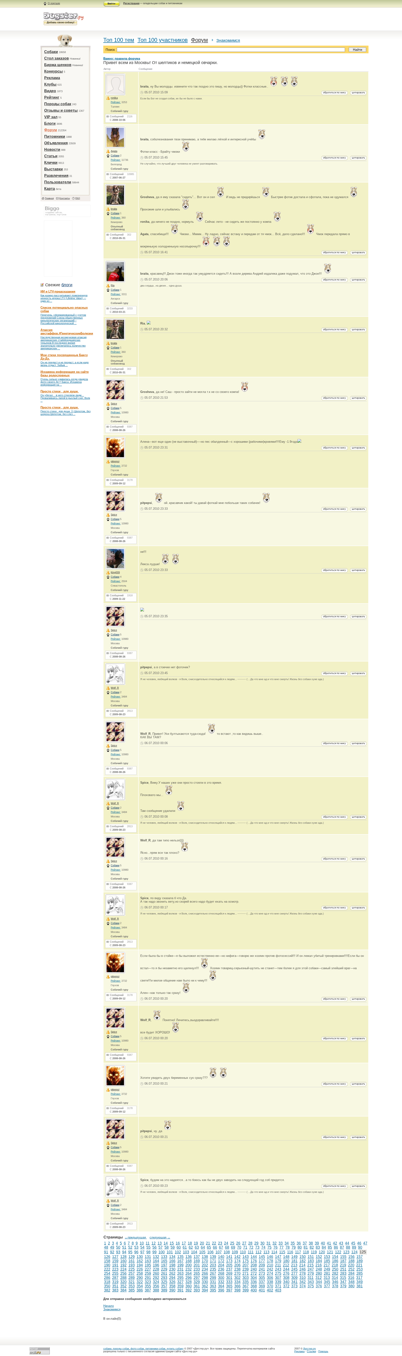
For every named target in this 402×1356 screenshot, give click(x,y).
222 (107, 1269)
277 (294, 1273)
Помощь (323, 1351)
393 (197, 1290)
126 (107, 1257)
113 (266, 1252)
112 (258, 1252)
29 (256, 1243)
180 (286, 1261)
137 (197, 1257)
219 (343, 1265)
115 (282, 1252)
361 (197, 1286)
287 (115, 1278)
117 (298, 1252)
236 (221, 1269)
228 (156, 1269)
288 (123, 1278)
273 (262, 1273)
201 (197, 1265)
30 (262, 1243)
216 (318, 1265)
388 (156, 1290)
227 (148, 1269)
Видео (50, 91)
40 (323, 1243)
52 (130, 1247)
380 (351, 1286)
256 (123, 1273)
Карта (49, 189)
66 (215, 1247)
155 (343, 1257)
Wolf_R (115, 687)
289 (131, 1278)
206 (237, 1265)
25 (232, 1243)
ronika (114, 97)
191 (115, 1265)
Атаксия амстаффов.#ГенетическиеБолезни (66, 331)
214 (302, 1265)
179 (278, 1261)
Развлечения (56, 176)
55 (148, 1247)
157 (359, 1257)
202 (205, 1265)
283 (343, 1273)
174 (237, 1261)
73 (257, 1247)
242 (270, 1269)
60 (179, 1247)
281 (327, 1273)
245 (294, 1269)
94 (124, 1252)
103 (186, 1252)
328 (188, 1282)
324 (156, 1282)
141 (229, 1257)
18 (190, 1243)
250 (335, 1269)
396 (221, 1290)
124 (354, 1252)
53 (136, 1247)
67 (221, 1247)
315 (343, 1278)
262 (172, 1273)
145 (262, 1257)
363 (213, 1286)
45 (353, 1243)
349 (359, 1282)
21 (208, 1243)
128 (123, 1257)
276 (286, 1273)
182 (302, 1261)
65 (209, 1247)
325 (164, 1282)
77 (281, 1247)
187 (343, 1261)
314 (335, 1278)
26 (238, 1243)
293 (164, 1278)
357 (164, 1286)
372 (286, 1286)
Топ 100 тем (118, 40)
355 (148, 1286)
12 (153, 1243)
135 (180, 1257)
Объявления (56, 143)
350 (107, 1286)
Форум (50, 130)
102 (178, 1252)
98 (148, 1252)
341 (294, 1282)
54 (142, 1247)
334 (237, 1282)
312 (318, 1278)
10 (142, 1243)
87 (342, 1247)
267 (213, 1273)
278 (302, 1273)
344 (319, 1282)
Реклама (52, 78)
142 (237, 1257)
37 (305, 1243)
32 (274, 1243)
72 (251, 1247)
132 (156, 1257)
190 (107, 1265)
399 (245, 1290)
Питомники (54, 136)
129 (131, 1257)
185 (327, 1261)
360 (188, 1286)
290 (140, 1278)
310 (302, 1278)
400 (254, 1290)
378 (335, 1286)
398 (237, 1290)
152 (319, 1257)
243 (278, 1269)
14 (166, 1243)
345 (327, 1282)
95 (130, 1252)
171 (213, 1261)
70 (239, 1247)
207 (245, 1265)
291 (148, 1278)
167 (180, 1261)
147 (278, 1257)
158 (107, 1261)
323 (148, 1282)
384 (123, 1290)
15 (172, 1243)
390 (172, 1290)
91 (106, 1252)
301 (229, 1278)
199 (180, 1265)
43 (341, 1243)
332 (221, 1282)
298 (205, 1278)
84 (324, 1247)
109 (235, 1252)
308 (286, 1278)
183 (311, 1261)
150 (302, 1257)
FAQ (77, 198)
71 (245, 1247)
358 (172, 1286)
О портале (54, 3)
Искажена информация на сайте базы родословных (64, 373)
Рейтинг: (116, 102)
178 (270, 1261)
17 (184, 1243)
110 (243, 1252)
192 (123, 1265)
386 (140, 1290)
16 (178, 1243)
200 (188, 1265)
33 (280, 1243)
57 (160, 1247)
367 (245, 1286)
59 (173, 1247)
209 (262, 1265)
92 (112, 1252)
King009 (115, 572)
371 (278, 1286)
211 (278, 1265)
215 (310, 1265)
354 (140, 1286)
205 (229, 1265)
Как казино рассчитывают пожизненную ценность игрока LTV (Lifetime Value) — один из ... (63, 298)
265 (197, 1273)
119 (314, 1252)
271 (245, 1273)
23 (220, 1243)
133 (164, 1257)
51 (124, 1247)
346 (335, 1282)
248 (319, 1269)
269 (229, 1273)
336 (254, 1282)
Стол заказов (56, 58)
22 (214, 1243)
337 (262, 1282)
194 (140, 1265)
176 (254, 1261)
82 (312, 1247)
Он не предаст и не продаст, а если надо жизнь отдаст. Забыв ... (64, 364)
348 (351, 1282)
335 (245, 1282)
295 (180, 1278)
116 (290, 1252)
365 (229, 1286)
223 (115, 1269)
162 (140, 1261)
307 (278, 1278)
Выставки (53, 169)
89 (354, 1247)
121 (330, 1252)
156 (351, 1257)
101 (170, 1252)
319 (115, 1282)
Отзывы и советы (61, 110)
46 (359, 1243)
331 (213, 1282)
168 (188, 1261)
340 (286, 1282)
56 (154, 1247)
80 (300, 1247)
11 (148, 1243)
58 (166, 1247)
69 (233, 1247)
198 (172, 1265)
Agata (114, 151)
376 (319, 1286)
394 (205, 1290)
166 (172, 1261)
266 (205, 1273)
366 (237, 1286)
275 (278, 1273)
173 (229, 1261)
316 (351, 1278)
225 (131, 1269)
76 (275, 1247)
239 (245, 1269)
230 (172, 1269)
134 (172, 1257)
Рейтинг (51, 97)
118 (306, 1252)
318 (107, 1282)
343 (311, 1282)
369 (262, 1286)
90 (360, 1247)
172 (221, 1261)
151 (311, 1257)
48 (106, 1247)
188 (351, 1261)
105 (202, 1252)
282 (335, 1273)
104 (194, 1252)
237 (229, 1269)
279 (311, 1273)
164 (156, 1261)
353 (131, 1286)
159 (115, 1261)
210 (270, 1265)
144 (254, 1257)
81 (306, 1247)
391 (180, 1290)
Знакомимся (228, 40)
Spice (114, 403)
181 (294, 1261)
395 (213, 1290)
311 (311, 1278)
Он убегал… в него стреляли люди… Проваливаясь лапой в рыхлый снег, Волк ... (65, 398)
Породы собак (57, 104)
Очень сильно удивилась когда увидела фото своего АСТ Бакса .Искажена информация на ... (64, 382)
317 (359, 1278)
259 (148, 1273)
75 (269, 1247)
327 (180, 1282)
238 (237, 1269)
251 (343, 1269)
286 (107, 1278)
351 (115, 1286)
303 (245, 1278)
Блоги (50, 123)
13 (159, 1243)
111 (251, 1252)
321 (131, 1282)
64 (203, 1247)
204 (221, 1265)
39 (317, 1243)
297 (197, 1278)
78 (287, 1247)
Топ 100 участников (162, 40)
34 (287, 1243)
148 (286, 1257)
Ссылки (311, 1351)
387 (148, 1290)
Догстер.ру (309, 1348)
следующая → (160, 1237)
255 (115, 1273)
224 (123, 1269)
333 (229, 1282)
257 (131, 1273)
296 (188, 1278)
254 (107, 1273)
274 (270, 1273)
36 (299, 1243)
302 (237, 1278)
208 (254, 1265)
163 (148, 1261)
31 (268, 1243)
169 (197, 1261)
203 (213, 1265)
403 (278, 1290)
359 (180, 1286)
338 (270, 1282)
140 (221, 1257)
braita (114, 208)
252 (351, 1269)
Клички (50, 163)
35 (293, 1243)
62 (191, 1247)
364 (221, 1286)
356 (156, 1286)
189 (359, 1261)
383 (115, 1290)
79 (293, 1247)
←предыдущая (136, 1237)
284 (351, 1273)
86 (336, 1247)
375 (311, 1286)
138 (205, 1257)
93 (118, 1252)
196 (156, 1265)
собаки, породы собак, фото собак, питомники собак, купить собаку (143, 1348)
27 (244, 1243)
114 (274, 1252)
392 (188, 1290)
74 (263, 1247)
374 (302, 1286)
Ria (112, 285)
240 (254, 1269)
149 (294, 1257)
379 (343, 1286)
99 (154, 1252)
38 (311, 1243)
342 (302, 1282)
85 (330, 1247)
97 (142, 1252)
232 (188, 1269)
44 (347, 1243)
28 (250, 1243)
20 (202, 1243)
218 (335, 1265)
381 (359, 1286)
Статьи (50, 156)
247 (311, 1269)
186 (335, 1261)
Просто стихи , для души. (59, 391)
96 (136, 1252)
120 (322, 1252)
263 (180, 1273)
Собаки (51, 52)
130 (140, 1257)
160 (123, 1261)
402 (270, 1290)
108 (227, 1252)
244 (286, 1269)
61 (185, 1247)
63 (197, 1247)
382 (107, 1290)
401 (262, 1290)
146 (270, 1257)
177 (262, 1261)
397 (229, 1290)
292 (156, 1278)
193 (131, 1265)
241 (262, 1269)
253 (359, 1269)
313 (327, 1278)
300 (221, 1278)
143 (245, 1257)
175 (245, 1261)
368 (254, 1286)
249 (327, 1269)
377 (327, 1286)
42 (335, 1243)
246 (302, 1269)
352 (123, 1286)
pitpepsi (115, 461)
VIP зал (50, 117)
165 (164, 1261)
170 (205, 1261)
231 (180, 1269)
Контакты (64, 198)
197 (164, 1265)
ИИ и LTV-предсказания (57, 291)
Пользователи (57, 182)
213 (294, 1265)
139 (213, 1257)
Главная (49, 198)
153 (327, 1257)
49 (112, 1247)
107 (218, 1252)
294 (172, 1278)
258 (140, 1273)
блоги (66, 285)
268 (221, 1273)
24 (226, 1243)
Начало (108, 1306)
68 (227, 1247)
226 (140, 1269)
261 (164, 1273)
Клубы (50, 84)
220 (351, 1265)
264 (188, 1273)
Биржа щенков (57, 65)
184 (319, 1261)
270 (237, 1273)
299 (213, 1278)
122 (338, 1252)
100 (161, 1252)
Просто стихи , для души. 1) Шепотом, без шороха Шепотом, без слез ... (65, 412)
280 (319, 1273)
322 (140, 1282)
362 (205, 1286)
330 (205, 1282)
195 (148, 1265)
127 (115, 1257)
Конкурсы (53, 71)
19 (196, 1243)
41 (329, 1243)
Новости (52, 150)
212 (286, 1265)
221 (359, 1265)
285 (359, 1273)
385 (131, 1290)
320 (123, 1282)
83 (318, 1247)
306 (270, 1278)
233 (197, 1269)
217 (327, 1265)
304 (254, 1278)
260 (156, 1273)
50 (118, 1247)
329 (197, 1282)
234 (205, 1269)
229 (164, 1269)
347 (343, 1282)
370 (270, 1286)
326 (172, 1282)
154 (335, 1257)
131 (148, 1257)
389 (164, 1290)
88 (348, 1247)
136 (188, 1257)
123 (346, 1252)
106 (210, 1252)
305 (262, 1278)
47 (365, 1243)
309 (294, 1278)
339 (278, 1282)
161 (131, 1261)
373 (294, 1286)
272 (254, 1273)
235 (213, 1269)
